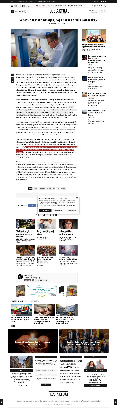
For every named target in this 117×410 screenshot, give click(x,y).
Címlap (37, 69)
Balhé (44, 6)
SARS (58, 188)
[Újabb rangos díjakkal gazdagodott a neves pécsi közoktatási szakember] (68, 224)
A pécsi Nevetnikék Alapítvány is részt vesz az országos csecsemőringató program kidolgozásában (44, 320)
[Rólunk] (21, 362)
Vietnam (63, 188)
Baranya (63, 367)
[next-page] (14, 326)
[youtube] (97, 6)
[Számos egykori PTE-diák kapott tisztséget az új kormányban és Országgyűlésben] (46, 250)
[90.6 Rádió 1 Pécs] (95, 368)
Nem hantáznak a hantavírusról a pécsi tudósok (68, 258)
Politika (50, 6)
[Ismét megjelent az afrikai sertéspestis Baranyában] (84, 94)
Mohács (62, 380)
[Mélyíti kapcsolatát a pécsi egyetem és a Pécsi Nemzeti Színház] (46, 224)
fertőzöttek (70, 383)
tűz (74, 364)
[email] (99, 6)
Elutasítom (58, 210)
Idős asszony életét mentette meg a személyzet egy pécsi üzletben (20, 319)
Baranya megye (72, 370)
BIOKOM (63, 383)
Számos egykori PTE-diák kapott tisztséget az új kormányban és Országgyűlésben (45, 260)
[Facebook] (12, 75)
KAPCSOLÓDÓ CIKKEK (17, 301)
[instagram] (95, 6)
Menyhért (96, 12)
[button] (77, 198)
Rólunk (21, 370)
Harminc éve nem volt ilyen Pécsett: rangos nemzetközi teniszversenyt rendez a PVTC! (97, 59)
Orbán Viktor (77, 367)
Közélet (39, 6)
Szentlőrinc (76, 380)
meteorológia (66, 361)
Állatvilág (91, 98)
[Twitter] (12, 78)
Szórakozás (62, 6)
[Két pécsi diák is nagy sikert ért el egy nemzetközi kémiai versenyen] (94, 36)
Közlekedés (91, 117)
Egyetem (40, 254)
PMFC (71, 364)
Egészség (65, 23)
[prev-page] (12, 326)
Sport (55, 6)
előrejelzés (72, 373)
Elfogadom (45, 210)
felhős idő (68, 379)
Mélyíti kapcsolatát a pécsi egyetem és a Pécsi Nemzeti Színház (45, 233)
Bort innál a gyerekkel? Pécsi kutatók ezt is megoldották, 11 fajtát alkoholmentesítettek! (25, 259)
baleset (63, 370)
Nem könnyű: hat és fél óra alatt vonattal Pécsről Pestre (97, 112)
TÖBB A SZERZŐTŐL (33, 301)
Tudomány (85, 42)
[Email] (33, 280)
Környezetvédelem (21, 228)
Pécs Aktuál (28, 275)
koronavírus (42, 188)
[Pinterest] (12, 81)
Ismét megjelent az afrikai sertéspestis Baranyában (97, 94)
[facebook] (92, 6)
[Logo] (58, 394)
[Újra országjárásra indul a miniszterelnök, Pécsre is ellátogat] (84, 78)
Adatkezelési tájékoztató (64, 205)
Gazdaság (70, 6)
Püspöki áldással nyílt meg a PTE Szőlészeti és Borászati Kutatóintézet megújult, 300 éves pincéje (24, 234)
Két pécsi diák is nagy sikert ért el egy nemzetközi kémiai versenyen (94, 45)
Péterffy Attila (64, 364)
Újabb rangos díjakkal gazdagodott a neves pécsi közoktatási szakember (67, 233)
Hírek (39, 228)
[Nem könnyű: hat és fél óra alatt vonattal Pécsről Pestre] (84, 112)
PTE (54, 188)
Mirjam (92, 12)
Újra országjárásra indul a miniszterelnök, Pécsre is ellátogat (97, 79)
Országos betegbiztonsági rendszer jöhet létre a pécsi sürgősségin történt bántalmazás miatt (65, 320)
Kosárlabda (76, 377)
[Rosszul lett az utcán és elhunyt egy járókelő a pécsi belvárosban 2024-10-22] (1, 402)
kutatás (49, 188)
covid (35, 188)
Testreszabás (72, 210)
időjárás (77, 361)
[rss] (102, 6)
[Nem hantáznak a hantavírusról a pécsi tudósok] (68, 250)
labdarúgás (64, 373)
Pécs (70, 367)
